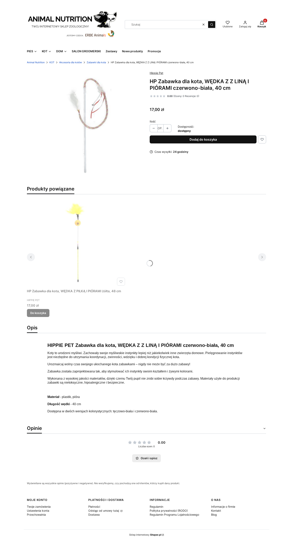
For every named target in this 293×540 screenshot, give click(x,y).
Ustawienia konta (38, 510)
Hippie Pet (156, 73)
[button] (211, 24)
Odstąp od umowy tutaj (104, 510)
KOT (51, 62)
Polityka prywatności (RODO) (169, 510)
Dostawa (94, 514)
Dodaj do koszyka (203, 139)
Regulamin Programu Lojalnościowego (174, 514)
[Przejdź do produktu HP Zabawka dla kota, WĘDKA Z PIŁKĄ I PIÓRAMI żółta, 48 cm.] (77, 242)
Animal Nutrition (36, 62)
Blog (214, 514)
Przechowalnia (36, 514)
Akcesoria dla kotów (70, 62)
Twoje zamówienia (39, 506)
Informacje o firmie (223, 506)
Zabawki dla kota (96, 62)
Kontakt (216, 510)
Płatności (94, 506)
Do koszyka (38, 313)
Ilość (153, 121)
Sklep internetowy (145, 534)
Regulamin (156, 506)
